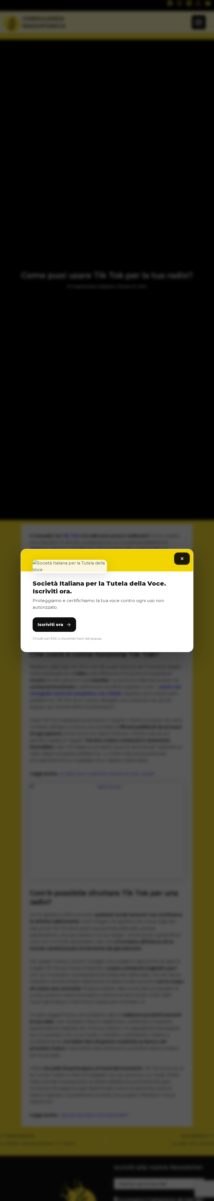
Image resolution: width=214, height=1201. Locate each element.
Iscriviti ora (50, 624)
